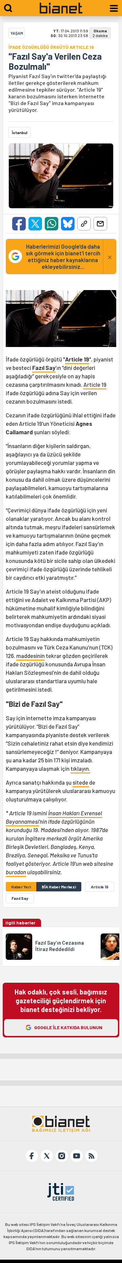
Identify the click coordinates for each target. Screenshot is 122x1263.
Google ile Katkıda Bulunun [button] (68, 1027)
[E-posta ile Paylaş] (100, 223)
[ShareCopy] (84, 223)
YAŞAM (17, 33)
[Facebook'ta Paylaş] (19, 223)
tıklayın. (80, 768)
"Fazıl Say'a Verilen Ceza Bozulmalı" (55, 61)
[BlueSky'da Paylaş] (68, 223)
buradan (16, 872)
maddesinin (30, 655)
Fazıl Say (44, 367)
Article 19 (94, 384)
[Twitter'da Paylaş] (35, 223)
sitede (81, 782)
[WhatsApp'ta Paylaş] (51, 223)
